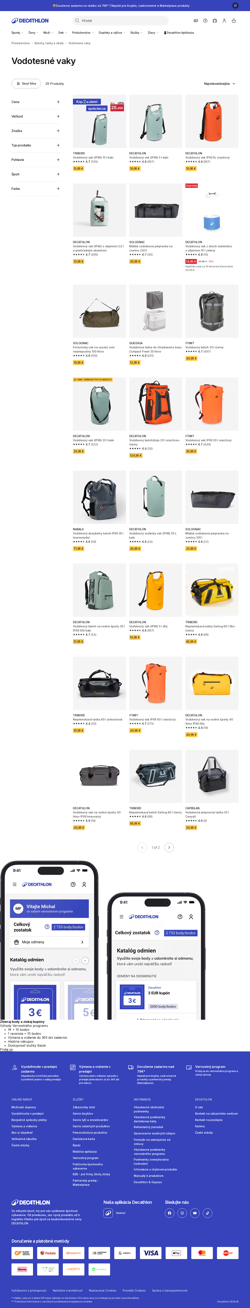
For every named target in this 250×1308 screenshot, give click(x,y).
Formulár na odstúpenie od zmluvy (152, 1142)
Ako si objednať (22, 1132)
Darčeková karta (84, 1139)
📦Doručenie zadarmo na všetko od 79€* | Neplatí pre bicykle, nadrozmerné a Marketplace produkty (121, 5)
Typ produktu (21, 145)
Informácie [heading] (142, 1099)
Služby (135, 32)
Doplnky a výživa (111, 32)
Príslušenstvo (81, 32)
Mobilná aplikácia (85, 1151)
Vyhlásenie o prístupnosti (28, 1290)
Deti (61, 32)
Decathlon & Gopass (148, 1182)
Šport (15, 174)
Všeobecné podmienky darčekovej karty (149, 1119)
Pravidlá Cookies (134, 1290)
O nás (199, 1107)
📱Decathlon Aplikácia (178, 32)
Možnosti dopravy (23, 1107)
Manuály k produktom (148, 1175)
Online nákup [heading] (21, 1099)
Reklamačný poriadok (148, 1127)
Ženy (32, 32)
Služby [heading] (78, 1099)
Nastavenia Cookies (102, 1290)
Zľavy (152, 32)
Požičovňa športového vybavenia (88, 1166)
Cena (15, 102)
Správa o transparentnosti (170, 1290)
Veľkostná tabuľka (24, 1139)
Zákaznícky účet (84, 1107)
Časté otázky (20, 1145)
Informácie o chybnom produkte (155, 1169)
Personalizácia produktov (90, 1132)
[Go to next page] (169, 847)
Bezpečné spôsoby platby (29, 1120)
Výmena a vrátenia (24, 1126)
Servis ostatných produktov (91, 1126)
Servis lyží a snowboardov (90, 1120)
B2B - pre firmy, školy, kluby (91, 1174)
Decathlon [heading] (203, 1099)
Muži (47, 32)
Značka (16, 131)
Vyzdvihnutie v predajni (27, 1113)
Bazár (76, 1145)
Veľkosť (17, 116)
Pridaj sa (6, 1049)
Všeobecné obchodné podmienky (149, 1109)
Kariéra (200, 1126)
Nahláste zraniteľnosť (68, 1290)
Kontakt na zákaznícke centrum (216, 1113)
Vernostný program (86, 1158)
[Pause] (235, 5)
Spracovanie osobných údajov (154, 1133)
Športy (16, 32)
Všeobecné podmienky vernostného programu (149, 1151)
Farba (15, 189)
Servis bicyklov (83, 1113)
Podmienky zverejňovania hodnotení (151, 1161)
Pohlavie (17, 160)
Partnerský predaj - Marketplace (86, 1182)
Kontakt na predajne (209, 1120)
